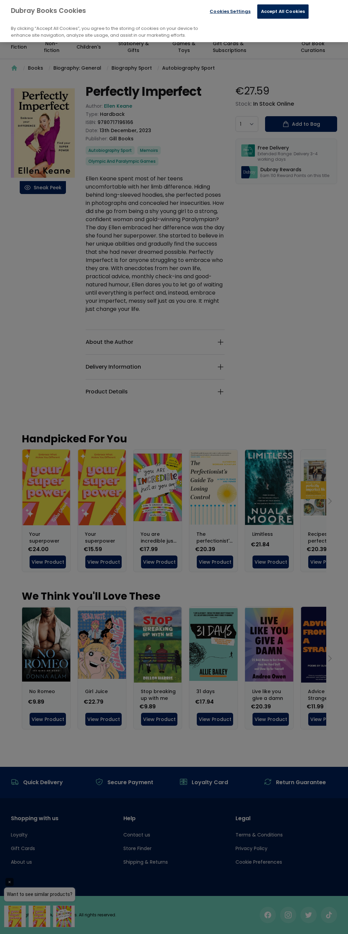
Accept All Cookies (283, 11)
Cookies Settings (230, 11)
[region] (174, 21)
